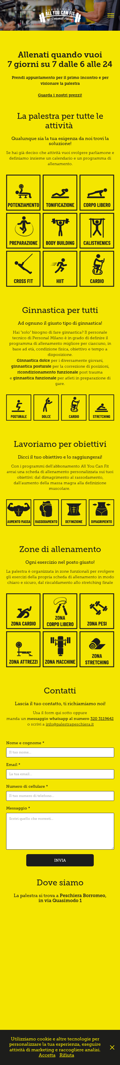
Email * (13, 764)
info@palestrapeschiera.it (70, 724)
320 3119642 (102, 718)
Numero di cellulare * (27, 786)
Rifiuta (66, 1055)
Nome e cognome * (25, 743)
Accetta (47, 1055)
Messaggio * (18, 808)
